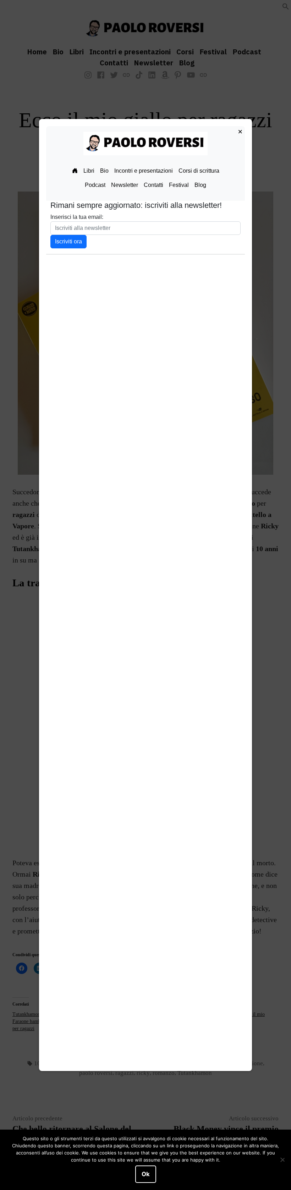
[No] (282, 1159)
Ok (146, 1174)
